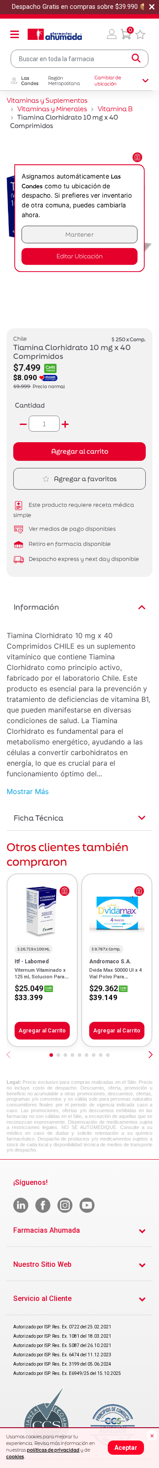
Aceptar (125, 1447)
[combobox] (79, 59)
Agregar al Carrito (42, 1030)
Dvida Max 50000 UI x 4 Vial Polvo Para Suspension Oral (115, 976)
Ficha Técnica (38, 818)
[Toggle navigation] (15, 34)
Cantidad (30, 405)
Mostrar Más (28, 791)
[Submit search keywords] (136, 58)
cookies (15, 1456)
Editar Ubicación (79, 256)
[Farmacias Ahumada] (54, 34)
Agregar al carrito (79, 451)
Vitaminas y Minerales (52, 109)
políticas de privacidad (53, 1450)
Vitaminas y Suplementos (47, 100)
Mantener (79, 234)
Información (36, 607)
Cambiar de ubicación (108, 80)
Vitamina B (115, 109)
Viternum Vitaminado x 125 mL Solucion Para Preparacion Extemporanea (40, 979)
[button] (111, 34)
